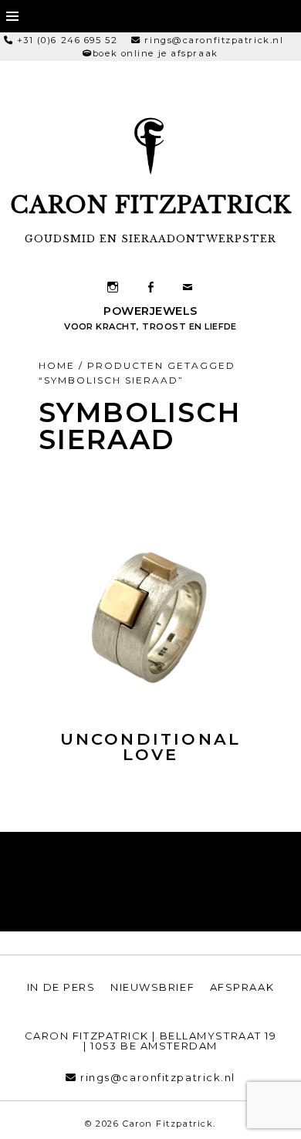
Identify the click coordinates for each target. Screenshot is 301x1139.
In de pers (61, 987)
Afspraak (242, 987)
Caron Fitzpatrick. (169, 1123)
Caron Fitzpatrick (151, 205)
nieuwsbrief (152, 987)
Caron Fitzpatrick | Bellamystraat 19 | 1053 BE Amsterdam (151, 1040)
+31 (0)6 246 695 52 (67, 40)
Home (57, 365)
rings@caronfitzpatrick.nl (213, 40)
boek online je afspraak (155, 53)
